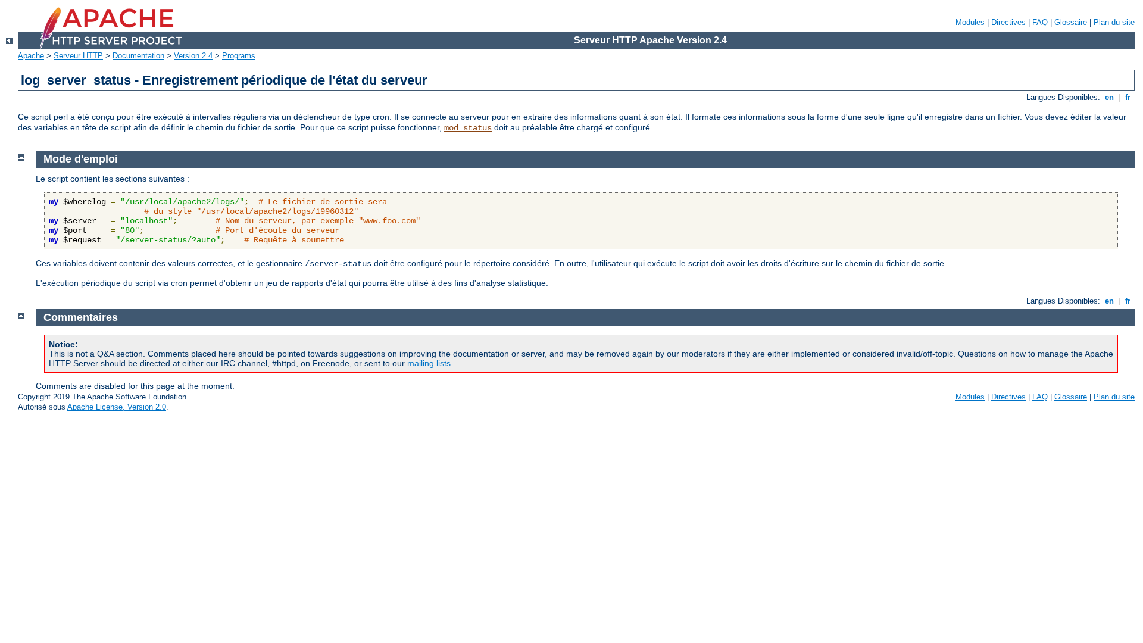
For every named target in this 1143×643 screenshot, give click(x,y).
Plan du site (1114, 22)
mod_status (468, 128)
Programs (238, 55)
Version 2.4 (193, 55)
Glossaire (1070, 22)
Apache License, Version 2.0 (116, 406)
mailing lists (429, 363)
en (1109, 97)
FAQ (1040, 22)
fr (1128, 97)
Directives (1008, 22)
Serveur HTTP (78, 55)
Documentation (138, 55)
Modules (970, 22)
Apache (31, 55)
